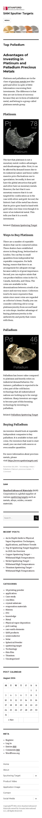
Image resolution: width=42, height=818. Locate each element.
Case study (11, 596)
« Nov (11, 720)
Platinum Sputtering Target (24, 225)
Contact (7, 793)
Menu (7, 20)
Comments (13, 750)
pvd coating (11, 626)
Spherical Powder (14, 642)
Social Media (9, 798)
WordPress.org (13, 753)
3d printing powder (15, 590)
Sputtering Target (12, 776)
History (9, 610)
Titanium (10, 655)
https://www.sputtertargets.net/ (23, 460)
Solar (8, 639)
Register (10, 740)
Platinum (14, 469)
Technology (11, 649)
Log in (9, 743)
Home (6, 764)
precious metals (18, 81)
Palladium (7, 469)
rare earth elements (15, 629)
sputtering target (14, 646)
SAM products (12, 632)
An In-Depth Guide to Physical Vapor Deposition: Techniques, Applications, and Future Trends (21, 541)
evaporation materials (16, 606)
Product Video (10, 781)
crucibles (10, 600)
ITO (7, 613)
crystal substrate (13, 603)
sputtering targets (19, 497)
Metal (31, 467)
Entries (11, 746)
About (6, 770)
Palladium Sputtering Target (24, 415)
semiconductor (13, 636)
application (11, 593)
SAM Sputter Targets (18, 13)
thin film (10, 652)
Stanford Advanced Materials (17, 490)
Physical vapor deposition (18, 623)
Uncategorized (12, 659)
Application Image (11, 787)
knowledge (24, 467)
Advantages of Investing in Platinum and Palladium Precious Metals (19, 63)
